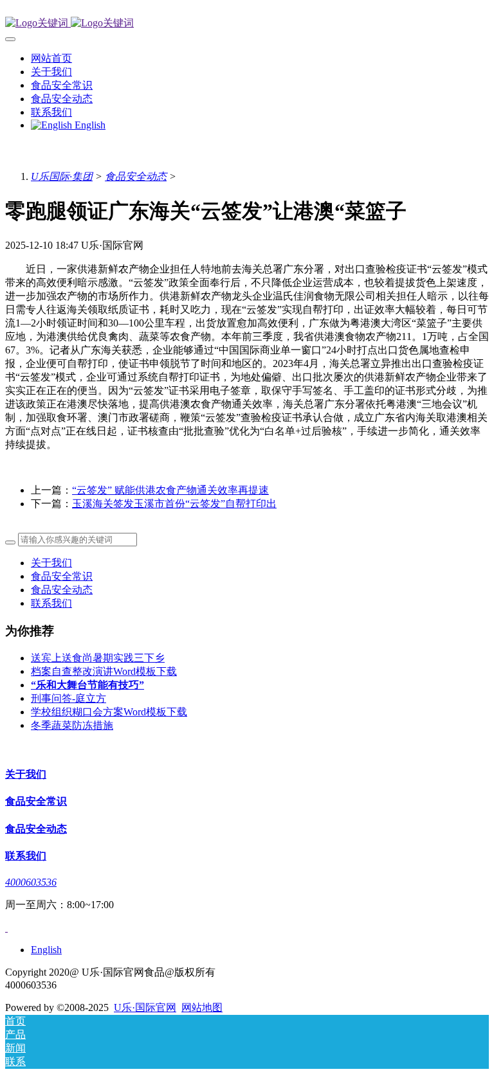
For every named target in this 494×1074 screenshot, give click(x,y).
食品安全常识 (62, 576)
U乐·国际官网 (145, 1007)
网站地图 (202, 1007)
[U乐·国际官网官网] (247, 23)
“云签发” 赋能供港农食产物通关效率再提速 (170, 490)
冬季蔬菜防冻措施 (72, 725)
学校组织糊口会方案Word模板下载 (109, 711)
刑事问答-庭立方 (68, 698)
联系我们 (51, 603)
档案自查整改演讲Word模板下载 (104, 671)
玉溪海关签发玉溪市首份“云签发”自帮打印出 (174, 503)
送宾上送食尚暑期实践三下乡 (98, 657)
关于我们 (51, 562)
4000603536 (31, 882)
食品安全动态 (136, 176)
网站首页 (51, 58)
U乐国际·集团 (62, 176)
